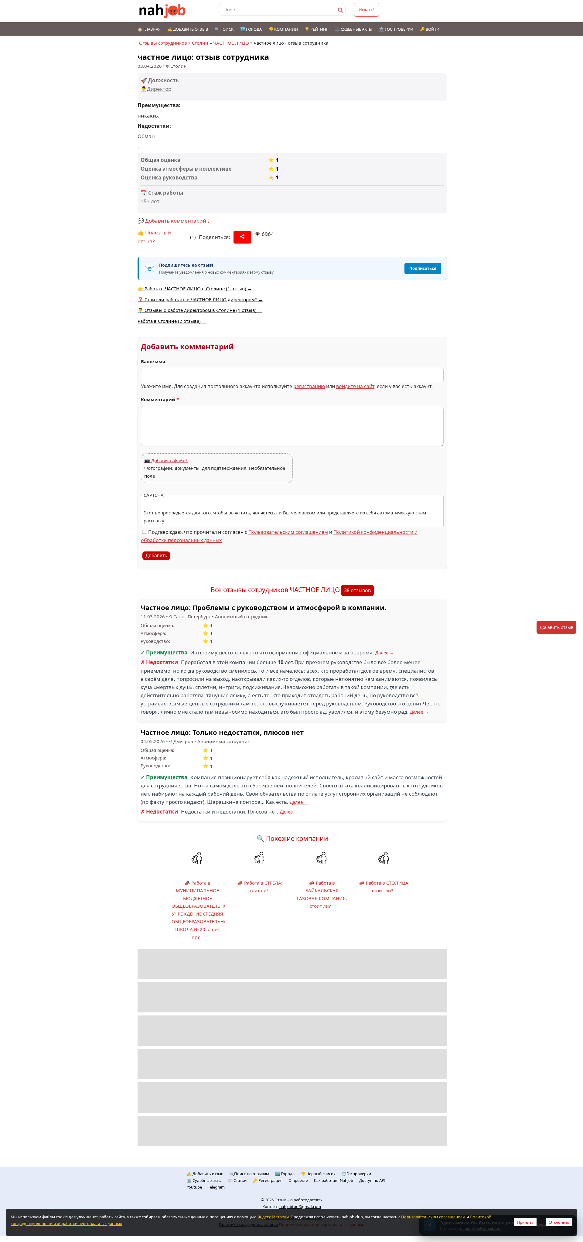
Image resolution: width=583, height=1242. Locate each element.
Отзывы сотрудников (163, 43)
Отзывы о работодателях (298, 1200)
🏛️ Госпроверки (396, 29)
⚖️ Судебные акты (353, 29)
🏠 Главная (149, 29)
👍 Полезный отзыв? (154, 237)
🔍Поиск (224, 29)
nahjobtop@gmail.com (300, 1206)
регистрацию (309, 386)
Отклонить (559, 1222)
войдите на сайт (355, 386)
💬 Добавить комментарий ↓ (174, 220)
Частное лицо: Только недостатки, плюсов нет (222, 732)
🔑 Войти (429, 29)
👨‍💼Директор (156, 88)
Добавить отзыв (556, 627)
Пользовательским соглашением (288, 532)
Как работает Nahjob (333, 1180)
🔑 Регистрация (267, 1180)
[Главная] (162, 11)
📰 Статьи (237, 1180)
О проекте (298, 1180)
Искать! (366, 9)
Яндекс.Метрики (273, 1217)
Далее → (384, 653)
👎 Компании (283, 29)
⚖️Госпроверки (356, 1173)
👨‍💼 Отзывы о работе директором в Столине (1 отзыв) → (200, 310)
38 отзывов (357, 590)
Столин (200, 43)
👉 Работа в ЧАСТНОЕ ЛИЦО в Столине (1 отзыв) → (195, 288)
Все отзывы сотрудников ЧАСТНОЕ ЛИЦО (275, 589)
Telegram (216, 1187)
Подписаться (422, 268)
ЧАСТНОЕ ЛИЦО (231, 43)
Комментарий (160, 399)
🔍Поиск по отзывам (249, 1173)
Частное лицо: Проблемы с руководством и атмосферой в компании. (264, 607)
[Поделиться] (242, 237)
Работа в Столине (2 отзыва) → (172, 321)
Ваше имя (153, 361)
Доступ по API (372, 1180)
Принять (525, 1222)
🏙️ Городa (285, 1173)
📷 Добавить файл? (166, 460)
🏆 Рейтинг (316, 29)
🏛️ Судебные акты (204, 1180)
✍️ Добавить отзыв (187, 29)
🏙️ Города (251, 29)
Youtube (194, 1187)
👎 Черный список (318, 1173)
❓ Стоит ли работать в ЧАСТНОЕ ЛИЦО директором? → (200, 299)
